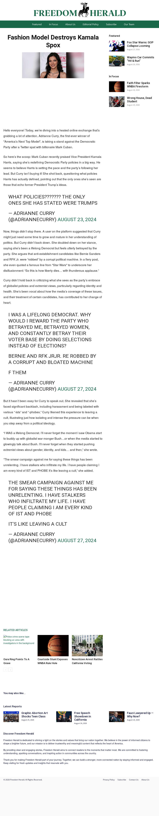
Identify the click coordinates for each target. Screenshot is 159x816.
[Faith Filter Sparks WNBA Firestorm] (117, 86)
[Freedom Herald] (79, 10)
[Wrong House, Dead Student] (117, 101)
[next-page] (10, 670)
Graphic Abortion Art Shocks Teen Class (34, 714)
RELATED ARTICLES (15, 630)
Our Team (129, 24)
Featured (37, 24)
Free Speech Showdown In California (82, 716)
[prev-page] (5, 670)
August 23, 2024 (77, 219)
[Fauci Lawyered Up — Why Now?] (117, 716)
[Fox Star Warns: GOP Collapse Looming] (117, 46)
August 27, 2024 (77, 389)
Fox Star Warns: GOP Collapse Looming (140, 44)
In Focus (53, 24)
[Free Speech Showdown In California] (64, 716)
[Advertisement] (53, 102)
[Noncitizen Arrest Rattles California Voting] (87, 645)
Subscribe (111, 24)
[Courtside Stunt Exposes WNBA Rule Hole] (53, 645)
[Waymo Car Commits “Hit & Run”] (117, 61)
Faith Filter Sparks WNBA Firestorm (138, 84)
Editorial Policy (91, 24)
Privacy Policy (109, 779)
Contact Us (134, 779)
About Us (70, 24)
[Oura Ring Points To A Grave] (18, 645)
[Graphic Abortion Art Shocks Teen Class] (11, 716)
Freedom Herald (24, 733)
